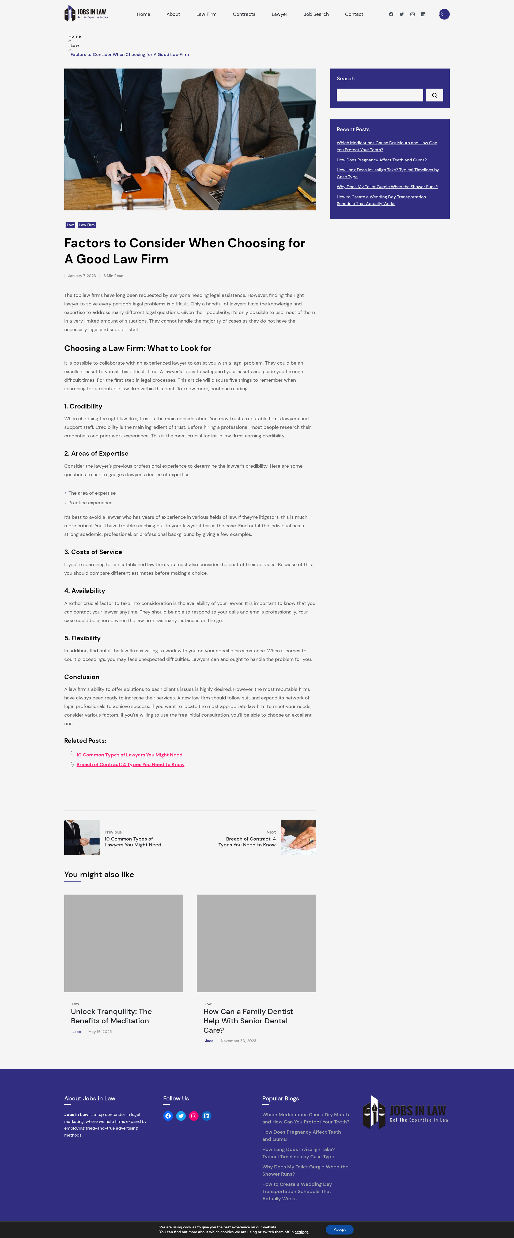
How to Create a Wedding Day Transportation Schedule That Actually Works (381, 200)
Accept (340, 1229)
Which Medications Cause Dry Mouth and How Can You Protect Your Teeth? (387, 146)
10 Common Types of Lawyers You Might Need (130, 755)
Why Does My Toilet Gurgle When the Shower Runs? (387, 187)
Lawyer (280, 14)
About (173, 14)
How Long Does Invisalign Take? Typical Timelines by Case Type (388, 173)
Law (70, 224)
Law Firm (206, 14)
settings (301, 1232)
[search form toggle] (444, 14)
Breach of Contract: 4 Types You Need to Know (130, 764)
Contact (354, 14)
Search (346, 78)
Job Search (316, 14)
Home (143, 14)
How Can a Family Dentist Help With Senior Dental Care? (248, 1020)
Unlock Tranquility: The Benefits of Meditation (111, 1016)
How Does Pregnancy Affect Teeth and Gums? (382, 160)
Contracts (244, 14)
